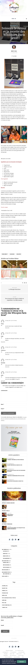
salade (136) (4, 588)
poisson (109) (5, 593)
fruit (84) (4, 602)
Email (2, 408)
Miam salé (5, 553)
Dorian (11, 100)
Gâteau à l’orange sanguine (8, 502)
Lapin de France (19, 107)
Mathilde (3, 362)
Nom (2, 404)
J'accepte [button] (21, 661)
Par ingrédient (6, 558)
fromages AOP (17, 110)
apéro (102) (4, 595)
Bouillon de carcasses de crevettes (15, 481)
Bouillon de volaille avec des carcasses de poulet (16, 471)
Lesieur (7, 108)
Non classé (4, 576)
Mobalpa (9, 110)
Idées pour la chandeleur (10, 515)
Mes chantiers (6, 573)
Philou (2, 323)
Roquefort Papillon (19, 108)
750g (16, 105)
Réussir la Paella (6, 510)
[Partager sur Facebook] (12, 56)
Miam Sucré (5, 556)
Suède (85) (4, 600)
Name (2, 620)
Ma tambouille (14, 25)
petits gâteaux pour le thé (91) (9, 597)
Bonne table (6, 562)
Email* (2, 625)
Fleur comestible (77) (6, 605)
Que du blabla (6, 567)
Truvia (4, 108)
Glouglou (5, 551)
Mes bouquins (5, 569)
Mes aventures (5, 560)
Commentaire (4, 390)
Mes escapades (6, 564)
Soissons (12, 254)
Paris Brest (5, 254)
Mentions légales (9, 650)
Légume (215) (4, 585)
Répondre (7, 327)
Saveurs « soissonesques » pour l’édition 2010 (11, 269)
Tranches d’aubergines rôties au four (15, 475)
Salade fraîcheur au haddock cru (14, 465)
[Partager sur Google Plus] (16, 56)
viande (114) (4, 590)
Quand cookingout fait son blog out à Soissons (12, 278)
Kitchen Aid (11, 108)
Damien (20, 105)
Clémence (3, 350)
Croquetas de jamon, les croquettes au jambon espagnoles (16, 528)
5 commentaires (14, 52)
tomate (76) (4, 607)
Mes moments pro (6, 572)
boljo (2, 336)
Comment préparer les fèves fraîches (15, 459)
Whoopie (19, 254)
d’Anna (25, 118)
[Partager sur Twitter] (14, 56)
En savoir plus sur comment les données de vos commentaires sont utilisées (14, 418)
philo (2, 375)
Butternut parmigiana (7, 524)
